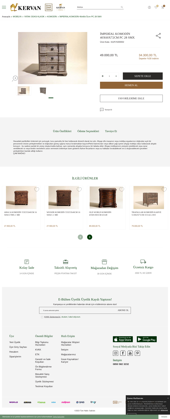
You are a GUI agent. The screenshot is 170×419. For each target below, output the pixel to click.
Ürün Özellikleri (62, 131)
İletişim (64, 349)
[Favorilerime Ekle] (36, 189)
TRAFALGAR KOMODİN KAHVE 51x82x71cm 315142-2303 (146, 213)
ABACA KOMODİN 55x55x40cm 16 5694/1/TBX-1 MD (20, 213)
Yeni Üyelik (14, 342)
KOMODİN (52, 16)
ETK (37, 354)
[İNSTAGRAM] (115, 353)
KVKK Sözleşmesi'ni (52, 317)
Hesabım (13, 352)
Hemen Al (131, 85)
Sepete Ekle (142, 76)
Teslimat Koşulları (44, 386)
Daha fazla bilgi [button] (58, 417)
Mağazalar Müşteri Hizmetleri (70, 343)
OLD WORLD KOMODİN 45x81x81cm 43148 (100, 213)
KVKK (38, 349)
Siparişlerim (15, 356)
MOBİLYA (17, 16)
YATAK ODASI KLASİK (34, 16)
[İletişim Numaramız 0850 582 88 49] (144, 353)
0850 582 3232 (121, 364)
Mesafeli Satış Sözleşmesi (42, 375)
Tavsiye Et (108, 110)
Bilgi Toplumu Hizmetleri (41, 343)
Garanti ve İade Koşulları (42, 360)
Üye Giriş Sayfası (18, 347)
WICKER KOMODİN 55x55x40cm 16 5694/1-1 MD (63, 213)
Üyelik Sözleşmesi (44, 381)
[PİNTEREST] (137, 353)
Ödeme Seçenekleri (88, 131)
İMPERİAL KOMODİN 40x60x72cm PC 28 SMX (81, 16)
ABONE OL (123, 310)
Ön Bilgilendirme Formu (43, 368)
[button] (80, 237)
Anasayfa (6, 16)
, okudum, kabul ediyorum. (62, 317)
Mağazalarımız (68, 354)
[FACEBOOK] (123, 353)
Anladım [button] (164, 417)
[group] (52, 58)
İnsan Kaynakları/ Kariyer (69, 360)
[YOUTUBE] (130, 353)
